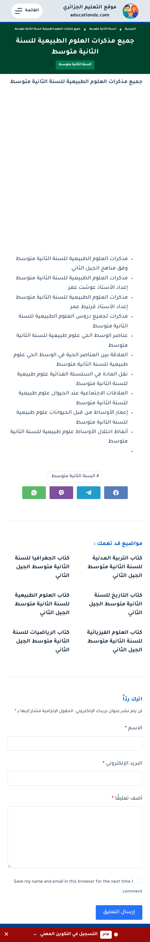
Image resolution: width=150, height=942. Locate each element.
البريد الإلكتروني (122, 763)
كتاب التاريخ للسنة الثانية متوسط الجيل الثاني (115, 604)
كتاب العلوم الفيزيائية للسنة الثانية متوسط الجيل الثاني (114, 641)
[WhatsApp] (34, 492)
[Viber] (61, 492)
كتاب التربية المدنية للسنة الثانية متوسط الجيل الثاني (114, 567)
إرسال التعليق (119, 912)
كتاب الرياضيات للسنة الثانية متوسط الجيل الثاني (41, 641)
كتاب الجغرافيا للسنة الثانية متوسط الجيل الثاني (42, 567)
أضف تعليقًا (127, 798)
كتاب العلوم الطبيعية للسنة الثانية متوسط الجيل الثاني (42, 604)
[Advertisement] (75, 171)
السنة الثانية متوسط (75, 65)
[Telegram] (88, 492)
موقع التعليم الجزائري (90, 7)
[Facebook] (116, 492)
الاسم (133, 728)
